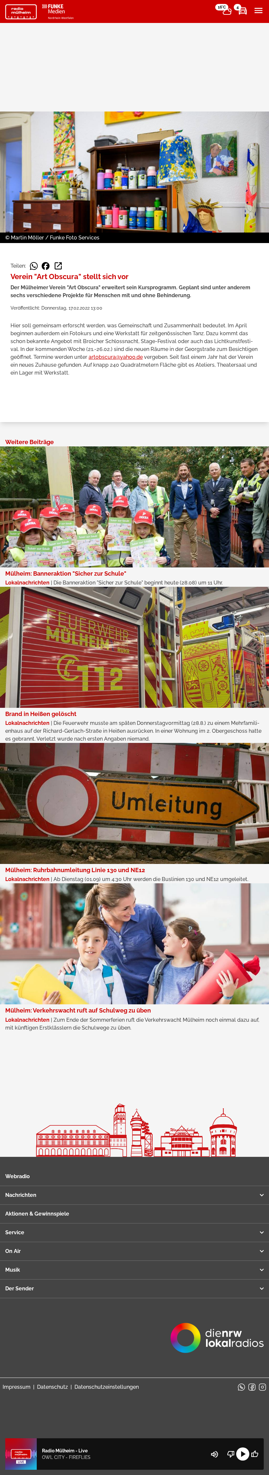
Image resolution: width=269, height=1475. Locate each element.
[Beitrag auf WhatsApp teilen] (34, 266)
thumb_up (255, 1454)
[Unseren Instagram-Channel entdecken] (262, 1387)
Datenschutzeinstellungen (106, 1387)
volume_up (214, 1454)
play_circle (243, 1454)
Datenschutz (52, 1387)
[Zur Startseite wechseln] (21, 12)
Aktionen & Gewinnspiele (37, 1214)
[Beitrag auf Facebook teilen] (46, 266)
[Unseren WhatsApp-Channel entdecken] (241, 1387)
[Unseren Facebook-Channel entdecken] (252, 1387)
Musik (12, 1270)
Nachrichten (20, 1195)
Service (14, 1232)
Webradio (17, 1176)
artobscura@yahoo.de (116, 357)
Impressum (17, 1387)
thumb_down (231, 1454)
